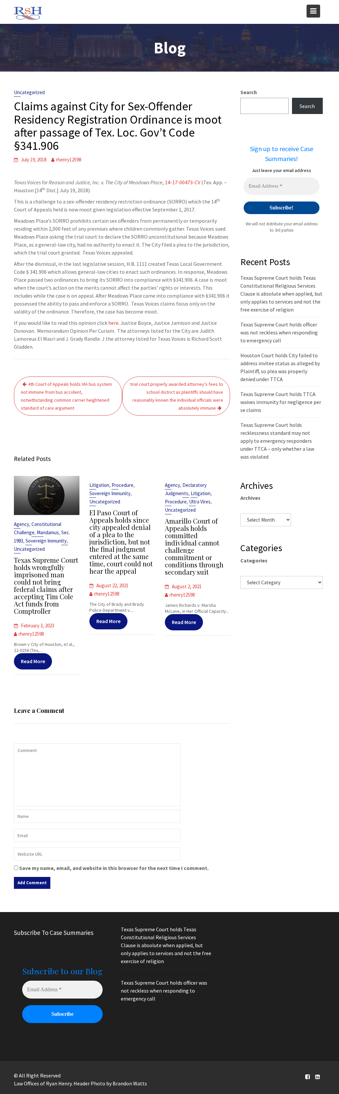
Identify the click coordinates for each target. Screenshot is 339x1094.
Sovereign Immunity (46, 541)
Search (248, 92)
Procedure (122, 485)
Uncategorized (29, 92)
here (113, 322)
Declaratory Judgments (186, 489)
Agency (21, 524)
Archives (250, 497)
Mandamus (48, 532)
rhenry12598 (68, 159)
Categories (253, 560)
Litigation (99, 485)
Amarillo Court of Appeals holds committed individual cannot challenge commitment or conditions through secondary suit (194, 546)
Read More (33, 661)
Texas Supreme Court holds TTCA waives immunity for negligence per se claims (280, 402)
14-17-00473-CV (182, 182)
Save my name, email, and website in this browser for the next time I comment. (114, 868)
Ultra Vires (200, 501)
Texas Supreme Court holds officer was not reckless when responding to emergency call (279, 332)
